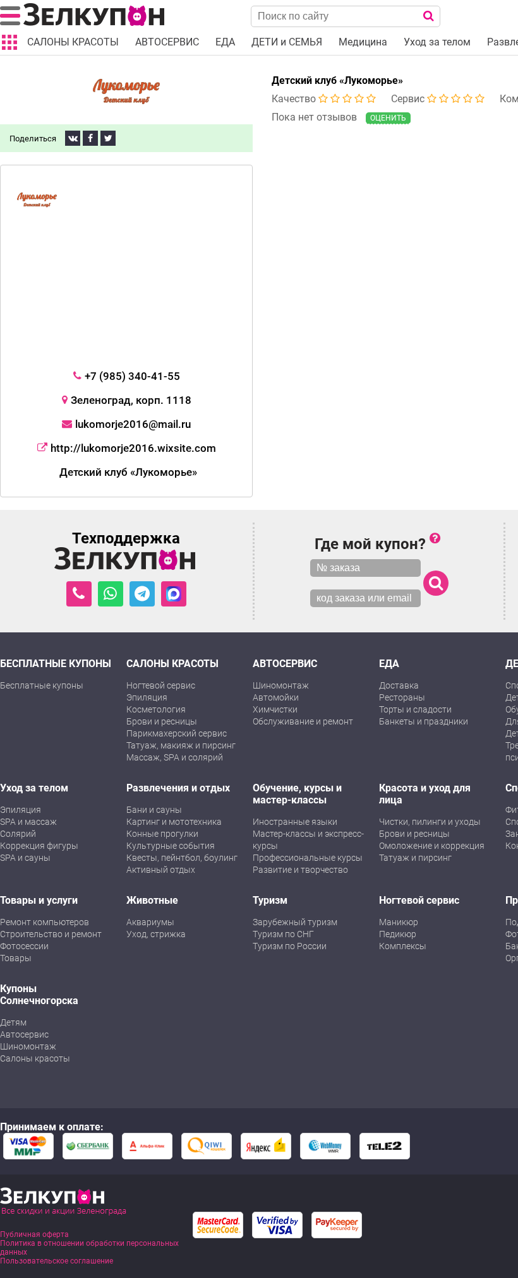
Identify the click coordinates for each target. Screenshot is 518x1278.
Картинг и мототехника (174, 822)
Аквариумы (150, 922)
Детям (13, 1022)
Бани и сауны (154, 810)
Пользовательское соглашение (56, 1261)
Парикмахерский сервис (176, 733)
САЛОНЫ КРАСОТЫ (172, 664)
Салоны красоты (35, 1058)
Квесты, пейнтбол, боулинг (182, 858)
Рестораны (402, 697)
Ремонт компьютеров (44, 922)
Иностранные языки (295, 822)
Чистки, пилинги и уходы (430, 822)
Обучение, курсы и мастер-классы (297, 794)
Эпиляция (146, 697)
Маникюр (398, 922)
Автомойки (276, 697)
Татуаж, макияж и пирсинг (181, 745)
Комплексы (402, 946)
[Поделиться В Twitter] (108, 138)
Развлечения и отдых (178, 788)
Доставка (399, 685)
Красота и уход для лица (425, 794)
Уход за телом (34, 788)
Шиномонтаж (281, 685)
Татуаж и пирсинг (415, 858)
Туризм (270, 900)
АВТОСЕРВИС (285, 664)
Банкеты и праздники (423, 721)
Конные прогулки (162, 834)
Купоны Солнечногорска (39, 995)
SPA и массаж (28, 822)
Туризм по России (290, 946)
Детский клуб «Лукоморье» (337, 80)
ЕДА (389, 664)
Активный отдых (160, 870)
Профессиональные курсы (308, 858)
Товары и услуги (39, 900)
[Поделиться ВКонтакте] (72, 138)
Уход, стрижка (156, 934)
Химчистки (275, 709)
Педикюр (397, 934)
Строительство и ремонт (51, 934)
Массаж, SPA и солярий (174, 757)
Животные (152, 900)
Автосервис (24, 1034)
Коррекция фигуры (39, 846)
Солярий (18, 834)
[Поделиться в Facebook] (90, 138)
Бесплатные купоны (41, 685)
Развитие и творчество (300, 870)
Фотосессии (24, 946)
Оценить (388, 118)
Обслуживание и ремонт (303, 721)
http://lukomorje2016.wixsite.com (133, 448)
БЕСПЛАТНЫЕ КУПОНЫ (55, 664)
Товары (16, 958)
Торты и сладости (415, 709)
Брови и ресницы (161, 721)
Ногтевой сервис (160, 685)
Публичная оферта (34, 1234)
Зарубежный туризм (295, 922)
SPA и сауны (25, 858)
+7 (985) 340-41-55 (132, 376)
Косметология (156, 709)
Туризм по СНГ (283, 934)
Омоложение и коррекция (432, 846)
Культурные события (170, 846)
